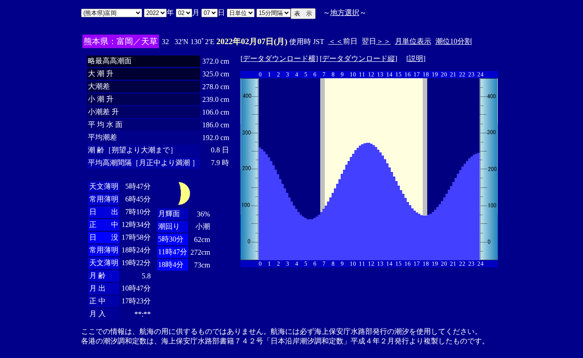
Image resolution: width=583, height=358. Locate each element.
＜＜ (335, 41)
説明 (416, 58)
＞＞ (383, 41)
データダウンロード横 (279, 58)
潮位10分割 (453, 41)
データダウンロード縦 (358, 58)
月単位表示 (413, 41)
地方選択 (344, 12)
